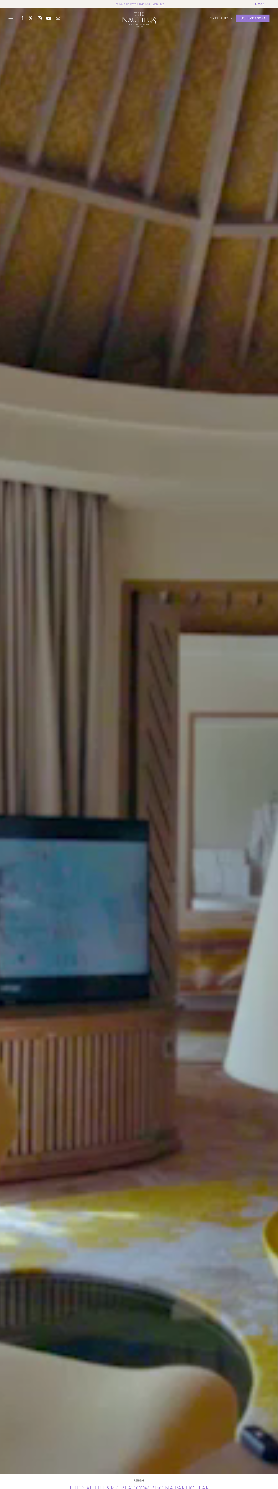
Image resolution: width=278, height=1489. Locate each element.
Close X (259, 4)
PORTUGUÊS (219, 18)
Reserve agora (253, 18)
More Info (158, 4)
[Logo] (139, 19)
